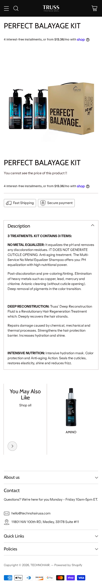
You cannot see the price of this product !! (35, 173)
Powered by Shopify (68, 565)
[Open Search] (16, 8)
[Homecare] (12, 446)
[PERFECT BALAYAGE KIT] (51, 99)
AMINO (71, 432)
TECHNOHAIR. (40, 565)
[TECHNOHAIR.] (51, 8)
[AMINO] (71, 405)
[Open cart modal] (94, 8)
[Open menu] (6, 8)
